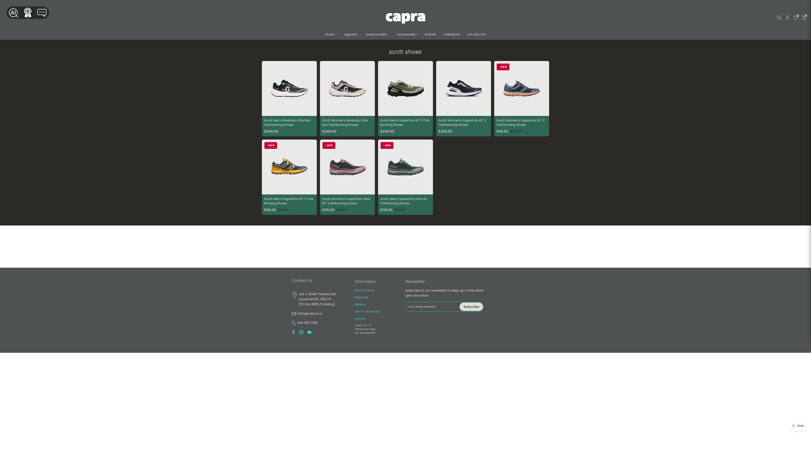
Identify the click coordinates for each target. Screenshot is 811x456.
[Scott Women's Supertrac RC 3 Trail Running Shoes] (463, 98)
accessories (406, 34)
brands (430, 34)
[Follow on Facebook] (293, 332)
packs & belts (376, 34)
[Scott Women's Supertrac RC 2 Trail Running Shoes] (521, 98)
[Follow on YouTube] (309, 332)
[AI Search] (13, 12)
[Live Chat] (42, 12)
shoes (329, 34)
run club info (476, 34)
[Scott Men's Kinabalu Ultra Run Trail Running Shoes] (289, 98)
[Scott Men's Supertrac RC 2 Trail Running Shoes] (289, 177)
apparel (350, 34)
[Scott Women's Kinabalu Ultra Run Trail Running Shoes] (347, 98)
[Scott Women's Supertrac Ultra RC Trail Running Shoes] (347, 177)
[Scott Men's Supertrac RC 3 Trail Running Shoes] (405, 98)
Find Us (360, 319)
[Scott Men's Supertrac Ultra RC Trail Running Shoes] (405, 177)
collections (452, 34)
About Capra (364, 290)
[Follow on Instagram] (301, 332)
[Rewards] (27, 12)
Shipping (361, 297)
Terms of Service (367, 311)
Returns (360, 304)
